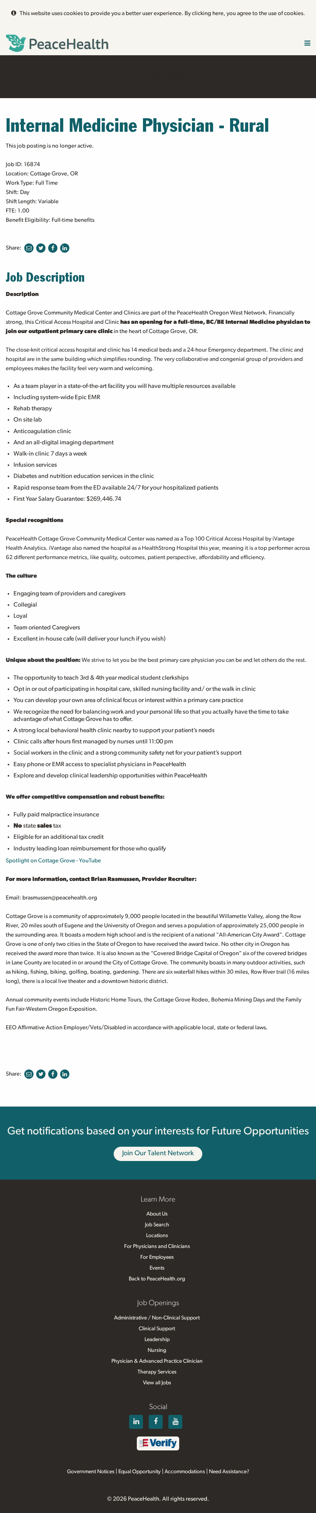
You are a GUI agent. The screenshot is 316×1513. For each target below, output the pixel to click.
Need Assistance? (229, 1471)
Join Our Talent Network (158, 1153)
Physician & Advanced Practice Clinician (157, 1361)
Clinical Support (157, 1328)
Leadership (157, 1339)
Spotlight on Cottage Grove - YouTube (53, 861)
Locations (157, 1235)
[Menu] (307, 44)
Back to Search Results (158, 76)
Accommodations (185, 1471)
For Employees (157, 1257)
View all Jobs (157, 1383)
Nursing (157, 1350)
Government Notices (90, 1471)
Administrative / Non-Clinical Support (157, 1318)
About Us (157, 1214)
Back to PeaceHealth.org (157, 1279)
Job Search (157, 1224)
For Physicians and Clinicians (157, 1246)
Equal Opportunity (139, 1471)
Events (157, 1268)
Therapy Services (157, 1372)
